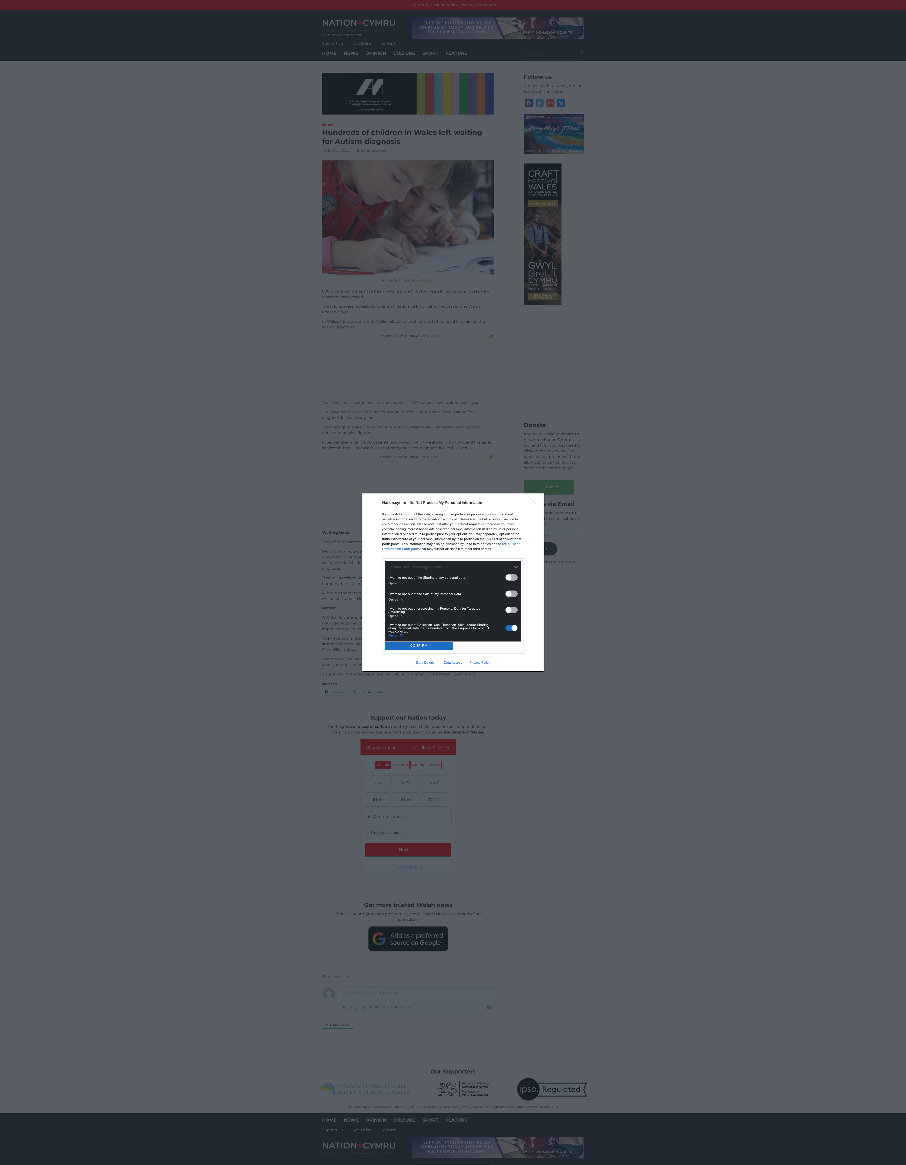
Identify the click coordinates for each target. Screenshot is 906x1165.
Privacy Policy (480, 662)
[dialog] (453, 582)
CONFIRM (419, 645)
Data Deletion (426, 662)
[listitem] (453, 567)
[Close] (534, 503)
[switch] (511, 577)
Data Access (453, 662)
